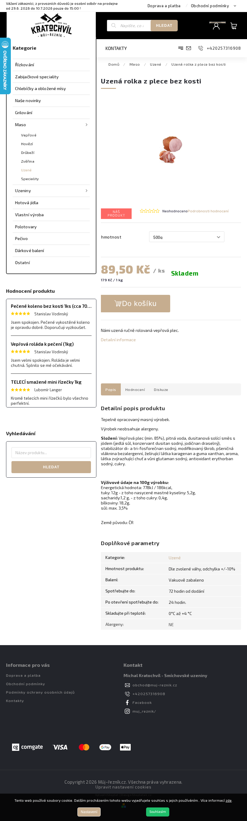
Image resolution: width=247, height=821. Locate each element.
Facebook (142, 702)
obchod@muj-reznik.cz (155, 684)
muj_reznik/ (144, 711)
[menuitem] (119, 48)
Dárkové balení (29, 250)
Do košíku (139, 303)
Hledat (164, 25)
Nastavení (89, 812)
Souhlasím (157, 811)
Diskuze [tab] (161, 389)
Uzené (26, 169)
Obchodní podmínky (210, 5)
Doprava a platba (164, 5)
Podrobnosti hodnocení (208, 210)
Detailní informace (118, 339)
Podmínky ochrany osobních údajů (40, 692)
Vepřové (28, 135)
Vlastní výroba (29, 214)
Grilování (23, 112)
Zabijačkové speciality (37, 76)
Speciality (30, 178)
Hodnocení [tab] (135, 389)
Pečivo (21, 238)
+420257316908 (149, 693)
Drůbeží (27, 152)
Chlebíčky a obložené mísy (40, 88)
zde (229, 800)
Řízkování (24, 64)
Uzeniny (23, 190)
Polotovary (26, 226)
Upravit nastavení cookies (123, 787)
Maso (20, 124)
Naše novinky (28, 100)
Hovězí (27, 143)
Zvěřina (27, 161)
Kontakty (15, 700)
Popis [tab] (110, 389)
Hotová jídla (26, 202)
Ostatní (22, 262)
